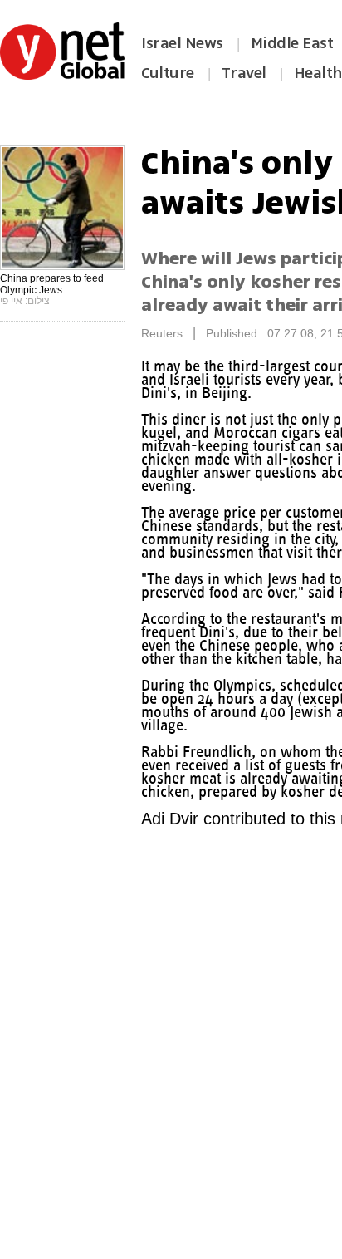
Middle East (292, 43)
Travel (244, 73)
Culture (167, 73)
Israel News (182, 43)
